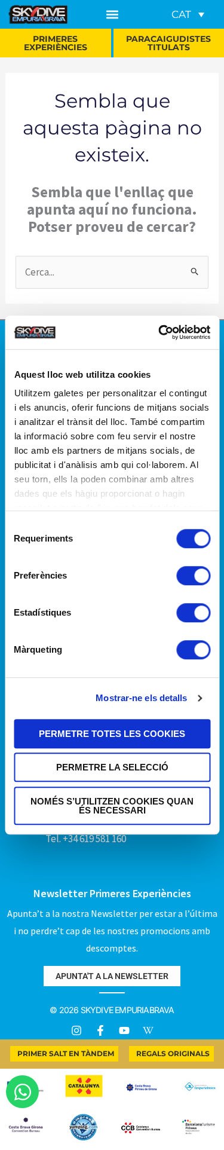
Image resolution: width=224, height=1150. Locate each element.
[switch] (193, 575)
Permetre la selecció (112, 767)
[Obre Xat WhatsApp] (22, 1091)
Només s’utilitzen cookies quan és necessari (112, 805)
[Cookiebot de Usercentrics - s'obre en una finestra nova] (159, 332)
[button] (112, 15)
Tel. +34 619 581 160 (85, 838)
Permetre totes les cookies (112, 734)
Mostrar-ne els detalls (141, 698)
